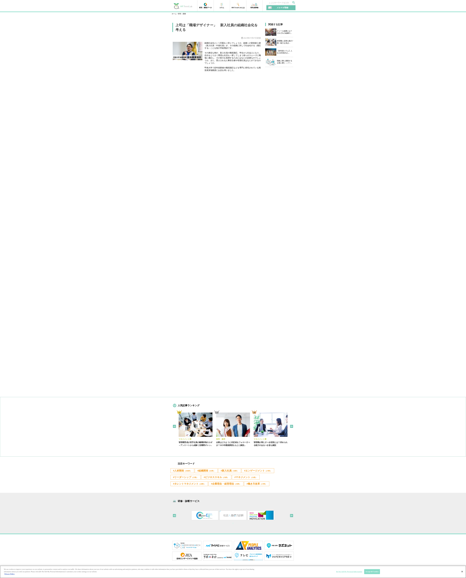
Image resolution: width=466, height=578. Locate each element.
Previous (174, 426)
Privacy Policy (9, 574)
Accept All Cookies (372, 572)
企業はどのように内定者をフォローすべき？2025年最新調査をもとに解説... (233, 443)
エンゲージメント (258, 470)
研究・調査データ (205, 7)
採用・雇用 (220, 439)
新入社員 (230, 470)
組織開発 (207, 470)
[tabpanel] (195, 431)
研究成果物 (254, 7)
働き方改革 (257, 483)
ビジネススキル (217, 477)
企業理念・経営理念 (226, 483)
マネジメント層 (185, 439)
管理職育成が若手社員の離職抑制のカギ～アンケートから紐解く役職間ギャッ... (195, 443)
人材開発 (183, 470)
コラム (221, 7)
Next (291, 426)
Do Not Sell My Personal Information (349, 572)
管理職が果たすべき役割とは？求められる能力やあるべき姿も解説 (270, 443)
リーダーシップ (186, 477)
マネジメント (246, 477)
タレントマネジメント (189, 483)
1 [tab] (233, 523)
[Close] (462, 571)
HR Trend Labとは (238, 7)
